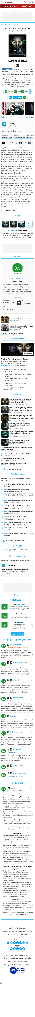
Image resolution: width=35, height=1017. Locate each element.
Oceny (24, 28)
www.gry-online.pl (6, 25)
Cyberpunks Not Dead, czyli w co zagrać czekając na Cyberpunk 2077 (17, 327)
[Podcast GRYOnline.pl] (20, 942)
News (14, 28)
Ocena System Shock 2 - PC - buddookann (17, 739)
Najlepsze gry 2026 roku (10, 931)
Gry (19, 6)
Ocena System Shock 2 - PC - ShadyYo (17, 721)
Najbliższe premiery (21, 934)
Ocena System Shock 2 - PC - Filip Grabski (17, 755)
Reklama (29, 958)
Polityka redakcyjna (23, 955)
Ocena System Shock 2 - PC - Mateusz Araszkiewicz (17, 775)
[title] (17, 790)
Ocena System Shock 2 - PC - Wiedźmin (17, 687)
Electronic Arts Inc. (19, 137)
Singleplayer (28, 74)
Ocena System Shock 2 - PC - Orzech (17, 704)
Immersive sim (11, 74)
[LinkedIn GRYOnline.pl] (23, 942)
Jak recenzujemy (17, 297)
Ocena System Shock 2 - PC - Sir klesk (17, 767)
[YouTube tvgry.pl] (11, 948)
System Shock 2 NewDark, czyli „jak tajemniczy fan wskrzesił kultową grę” (17, 449)
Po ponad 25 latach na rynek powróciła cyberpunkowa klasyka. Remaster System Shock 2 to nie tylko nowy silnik (17, 418)
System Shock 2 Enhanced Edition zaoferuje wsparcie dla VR (17, 442)
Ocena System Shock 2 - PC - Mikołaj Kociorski (17, 652)
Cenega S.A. (30, 137)
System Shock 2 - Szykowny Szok (17, 279)
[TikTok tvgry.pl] (14, 948)
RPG (18, 25)
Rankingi (23, 6)
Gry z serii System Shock (17, 229)
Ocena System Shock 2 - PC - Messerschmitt (17, 669)
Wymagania (12, 31)
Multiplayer (19, 74)
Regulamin (14, 955)
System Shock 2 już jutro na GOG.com (17, 459)
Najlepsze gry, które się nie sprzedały (17, 319)
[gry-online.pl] (9, 2)
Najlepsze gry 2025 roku (25, 931)
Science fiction (20, 72)
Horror (28, 72)
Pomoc (25, 961)
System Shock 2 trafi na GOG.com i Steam (17, 464)
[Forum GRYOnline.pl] (27, 942)
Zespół (9, 961)
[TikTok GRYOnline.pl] (17, 942)
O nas (7, 955)
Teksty (19, 28)
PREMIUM (5, 6)
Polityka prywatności (9, 958)
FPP (6, 72)
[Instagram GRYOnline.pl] (11, 942)
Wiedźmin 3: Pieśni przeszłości (17, 928)
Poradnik (23, 31)
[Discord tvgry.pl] (20, 948)
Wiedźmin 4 (11, 934)
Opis (10, 28)
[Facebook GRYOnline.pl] (8, 942)
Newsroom (13, 6)
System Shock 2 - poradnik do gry (17, 367)
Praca (14, 961)
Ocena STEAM (17, 626)
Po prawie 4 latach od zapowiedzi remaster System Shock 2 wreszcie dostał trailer (17, 426)
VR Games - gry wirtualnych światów (17, 334)
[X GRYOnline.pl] (14, 942)
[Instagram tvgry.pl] (17, 948)
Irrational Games (7, 137)
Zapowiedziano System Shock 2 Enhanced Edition (17, 455)
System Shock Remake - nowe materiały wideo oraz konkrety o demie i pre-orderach (17, 434)
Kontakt (20, 961)
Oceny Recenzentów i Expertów (17, 607)
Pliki (28, 28)
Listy (30, 6)
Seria (18, 31)
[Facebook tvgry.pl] (23, 948)
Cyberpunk (12, 72)
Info (6, 28)
